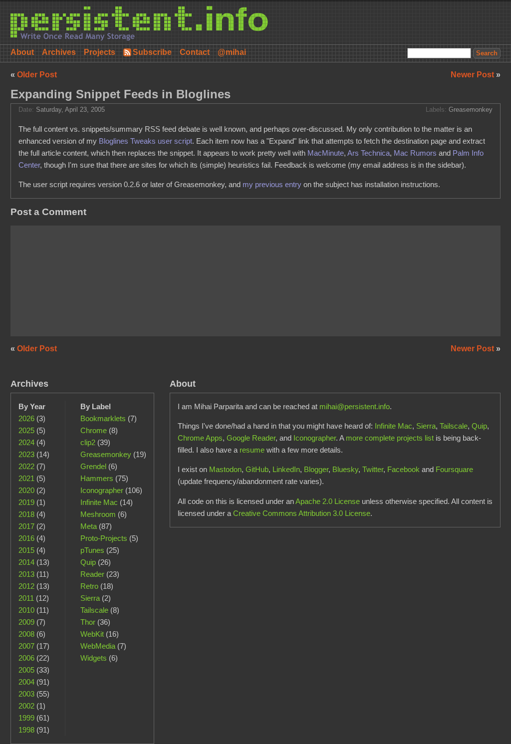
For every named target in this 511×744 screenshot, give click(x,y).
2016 (26, 538)
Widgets (93, 658)
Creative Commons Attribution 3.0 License (301, 513)
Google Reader (251, 438)
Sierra (90, 598)
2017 (26, 526)
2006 (26, 658)
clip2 (87, 442)
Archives (59, 52)
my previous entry (272, 184)
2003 (26, 694)
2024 (26, 442)
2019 (26, 502)
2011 (26, 598)
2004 (26, 682)
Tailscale (94, 610)
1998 (26, 730)
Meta (88, 526)
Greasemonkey (471, 109)
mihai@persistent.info (354, 406)
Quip (88, 562)
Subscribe (152, 52)
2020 (26, 490)
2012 (26, 586)
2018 (26, 514)
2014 (26, 562)
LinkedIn (286, 469)
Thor (87, 622)
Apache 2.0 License (327, 501)
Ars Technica (368, 153)
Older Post (37, 74)
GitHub (257, 469)
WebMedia (97, 646)
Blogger (316, 469)
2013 (26, 574)
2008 (26, 634)
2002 (26, 706)
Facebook (403, 469)
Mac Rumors (415, 153)
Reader (92, 574)
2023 (26, 454)
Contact (195, 52)
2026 (26, 418)
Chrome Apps (200, 438)
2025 (26, 430)
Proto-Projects (103, 538)
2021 (26, 478)
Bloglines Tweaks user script (145, 141)
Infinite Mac (99, 502)
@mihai (232, 52)
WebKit (92, 634)
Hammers (96, 478)
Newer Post (473, 74)
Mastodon (225, 469)
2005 (26, 670)
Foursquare (454, 469)
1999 (26, 718)
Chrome (93, 430)
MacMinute (325, 153)
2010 (26, 610)
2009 (26, 622)
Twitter (372, 469)
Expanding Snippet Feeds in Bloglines (120, 94)
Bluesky (345, 469)
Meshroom (98, 514)
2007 (26, 646)
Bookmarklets (103, 418)
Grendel (93, 466)
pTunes (92, 550)
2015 (26, 550)
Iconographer (101, 490)
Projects (99, 52)
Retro (89, 586)
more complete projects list (390, 438)
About (22, 52)
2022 (26, 466)
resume (252, 450)
